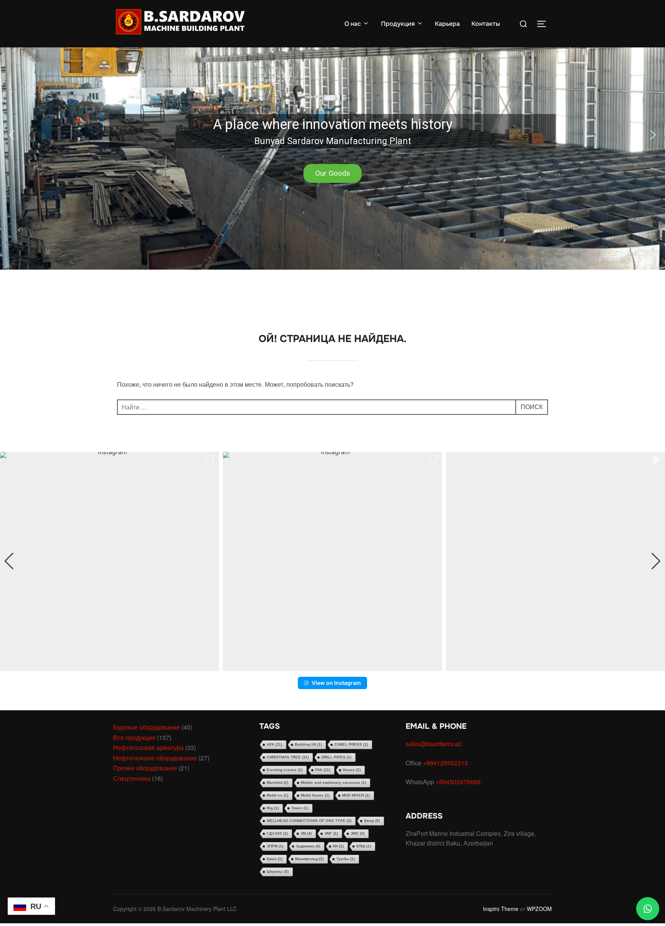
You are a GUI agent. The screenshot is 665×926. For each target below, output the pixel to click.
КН (338, 846)
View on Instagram (336, 682)
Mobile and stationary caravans (333, 782)
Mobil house (315, 795)
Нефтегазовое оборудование (155, 757)
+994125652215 (446, 762)
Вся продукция (134, 737)
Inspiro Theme (500, 909)
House (352, 770)
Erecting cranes (284, 770)
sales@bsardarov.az (433, 743)
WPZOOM (539, 909)
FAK (322, 770)
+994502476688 (459, 781)
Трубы (345, 859)
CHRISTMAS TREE (288, 757)
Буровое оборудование (146, 727)
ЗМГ (331, 833)
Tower (299, 808)
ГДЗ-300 (277, 833)
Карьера (447, 24)
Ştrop (372, 821)
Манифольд (309, 859)
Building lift (308, 744)
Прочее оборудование (145, 767)
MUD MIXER (356, 795)
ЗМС (357, 833)
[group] (109, 561)
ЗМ (306, 833)
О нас (352, 24)
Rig (273, 808)
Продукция (398, 24)
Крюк (274, 859)
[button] (332, 135)
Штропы (278, 871)
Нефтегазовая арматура (148, 747)
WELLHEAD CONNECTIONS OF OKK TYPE (309, 821)
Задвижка (308, 846)
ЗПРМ (275, 846)
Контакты (485, 24)
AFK (274, 744)
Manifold (277, 782)
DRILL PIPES (336, 757)
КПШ (363, 846)
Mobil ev (277, 795)
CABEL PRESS (351, 744)
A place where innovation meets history (333, 124)
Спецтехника (131, 778)
